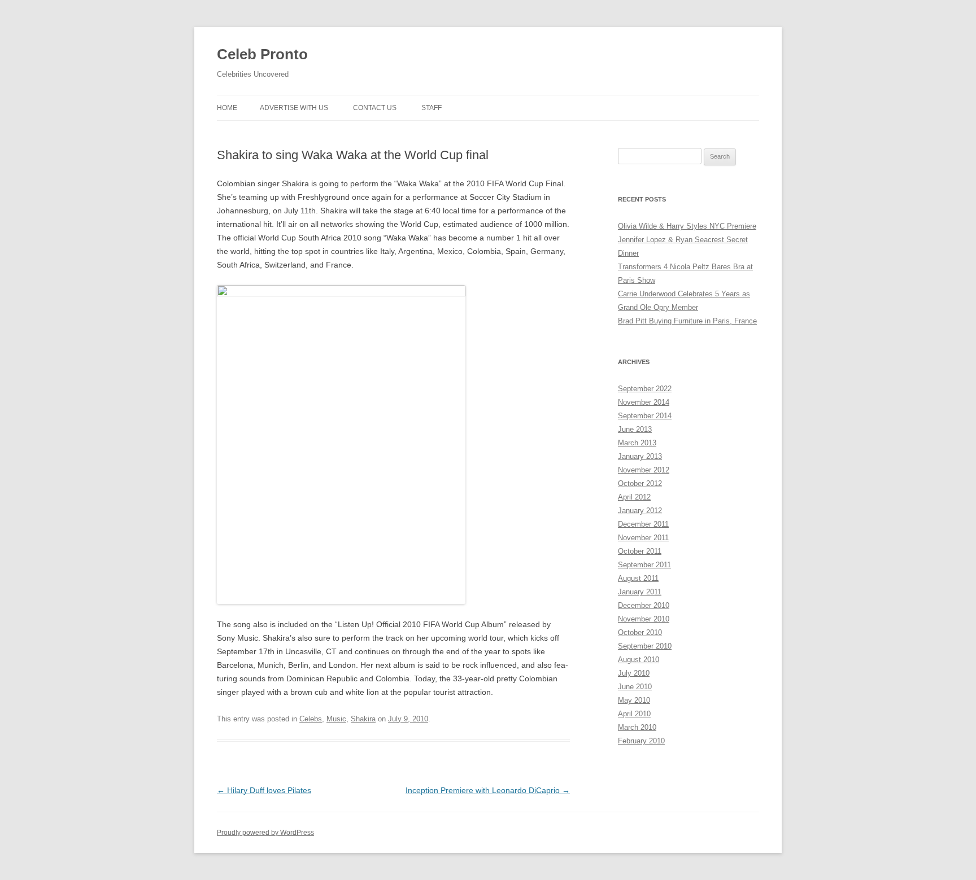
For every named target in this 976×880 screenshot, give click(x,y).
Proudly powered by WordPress (265, 833)
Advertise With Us (294, 108)
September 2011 (644, 565)
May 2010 (634, 700)
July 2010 (634, 673)
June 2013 (635, 429)
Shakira (363, 719)
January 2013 (640, 456)
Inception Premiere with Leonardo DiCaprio (488, 790)
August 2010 (638, 659)
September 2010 (645, 646)
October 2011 (639, 551)
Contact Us (374, 108)
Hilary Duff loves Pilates (264, 790)
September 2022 (645, 388)
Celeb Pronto (262, 54)
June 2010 (635, 686)
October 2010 (640, 632)
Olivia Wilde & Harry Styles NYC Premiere (687, 226)
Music (336, 719)
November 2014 (643, 402)
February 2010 (641, 741)
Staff (431, 108)
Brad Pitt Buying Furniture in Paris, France (687, 321)
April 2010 (634, 714)
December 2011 (643, 524)
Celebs (310, 719)
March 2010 (637, 727)
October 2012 (640, 483)
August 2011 (638, 578)
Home (227, 108)
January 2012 (640, 510)
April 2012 (634, 497)
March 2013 (637, 443)
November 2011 (643, 537)
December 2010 (643, 605)
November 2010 (643, 619)
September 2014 (645, 415)
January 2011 (639, 592)
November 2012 (643, 470)
